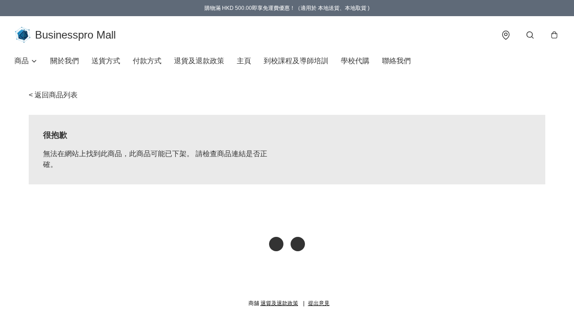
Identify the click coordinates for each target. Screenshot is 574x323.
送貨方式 (105, 61)
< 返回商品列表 (53, 95)
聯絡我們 (396, 61)
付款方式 (147, 61)
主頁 (244, 61)
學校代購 (355, 61)
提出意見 (319, 303)
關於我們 (64, 61)
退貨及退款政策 (199, 61)
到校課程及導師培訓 (296, 61)
